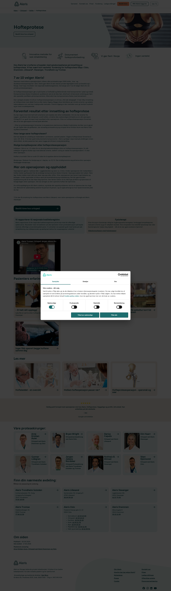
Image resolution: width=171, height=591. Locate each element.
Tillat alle (114, 315)
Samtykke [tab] (55, 281)
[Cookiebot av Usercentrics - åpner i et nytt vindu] (119, 274)
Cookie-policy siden (71, 296)
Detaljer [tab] (85, 281)
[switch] (74, 307)
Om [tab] (115, 281)
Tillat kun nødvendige (85, 315)
